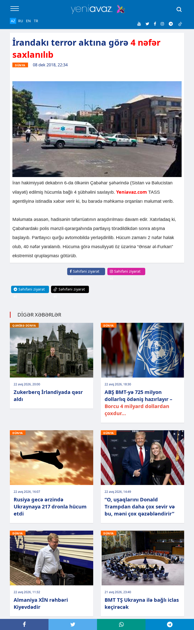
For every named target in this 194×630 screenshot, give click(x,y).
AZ (13, 20)
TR (36, 20)
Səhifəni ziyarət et (84, 275)
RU (20, 20)
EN (28, 20)
